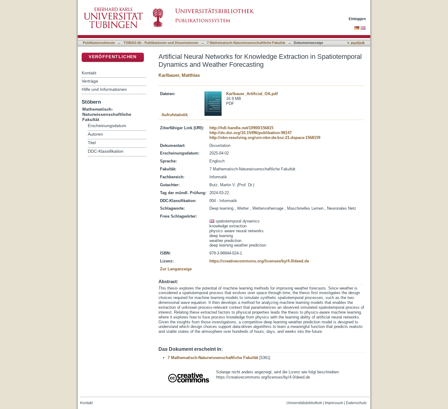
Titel (92, 142)
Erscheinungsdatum (107, 125)
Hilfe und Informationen (104, 89)
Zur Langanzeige (176, 269)
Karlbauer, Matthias (179, 75)
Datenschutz (356, 403)
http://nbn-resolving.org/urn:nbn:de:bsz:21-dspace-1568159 (264, 137)
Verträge (90, 81)
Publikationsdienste (99, 42)
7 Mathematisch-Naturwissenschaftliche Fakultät (246, 42)
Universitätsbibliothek (304, 403)
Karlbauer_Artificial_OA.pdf (252, 93)
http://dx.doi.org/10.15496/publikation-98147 (250, 132)
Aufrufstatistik (175, 114)
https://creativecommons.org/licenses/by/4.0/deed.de (259, 261)
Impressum (334, 403)
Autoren (95, 134)
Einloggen (357, 19)
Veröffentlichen (113, 57)
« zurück (356, 43)
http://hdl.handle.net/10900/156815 (241, 128)
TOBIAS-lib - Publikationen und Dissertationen (160, 42)
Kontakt (89, 72)
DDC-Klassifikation (105, 151)
